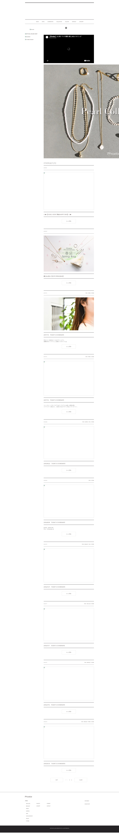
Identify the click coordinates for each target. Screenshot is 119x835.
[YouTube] (66, 28)
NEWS (37, 21)
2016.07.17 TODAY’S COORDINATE (54, 645)
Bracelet (86, 544)
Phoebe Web (59, 11)
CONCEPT (81, 21)
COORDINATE (50, 21)
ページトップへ (59, 792)
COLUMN (67, 21)
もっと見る (68, 221)
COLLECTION (59, 21)
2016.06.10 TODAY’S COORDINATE (54, 763)
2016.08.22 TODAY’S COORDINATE (54, 463)
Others (92, 356)
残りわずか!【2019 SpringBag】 (54, 276)
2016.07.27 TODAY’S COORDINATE (54, 587)
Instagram (62, 28)
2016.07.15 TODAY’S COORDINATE (54, 705)
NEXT (57, 779)
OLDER (80, 779)
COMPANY (48, 803)
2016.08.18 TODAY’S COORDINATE (54, 522)
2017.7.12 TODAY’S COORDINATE (54, 400)
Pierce (89, 356)
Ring (89, 544)
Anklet (27, 818)
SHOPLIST (74, 21)
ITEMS (43, 21)
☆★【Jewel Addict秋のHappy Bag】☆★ (57, 214)
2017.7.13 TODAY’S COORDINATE (54, 335)
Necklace (88, 603)
